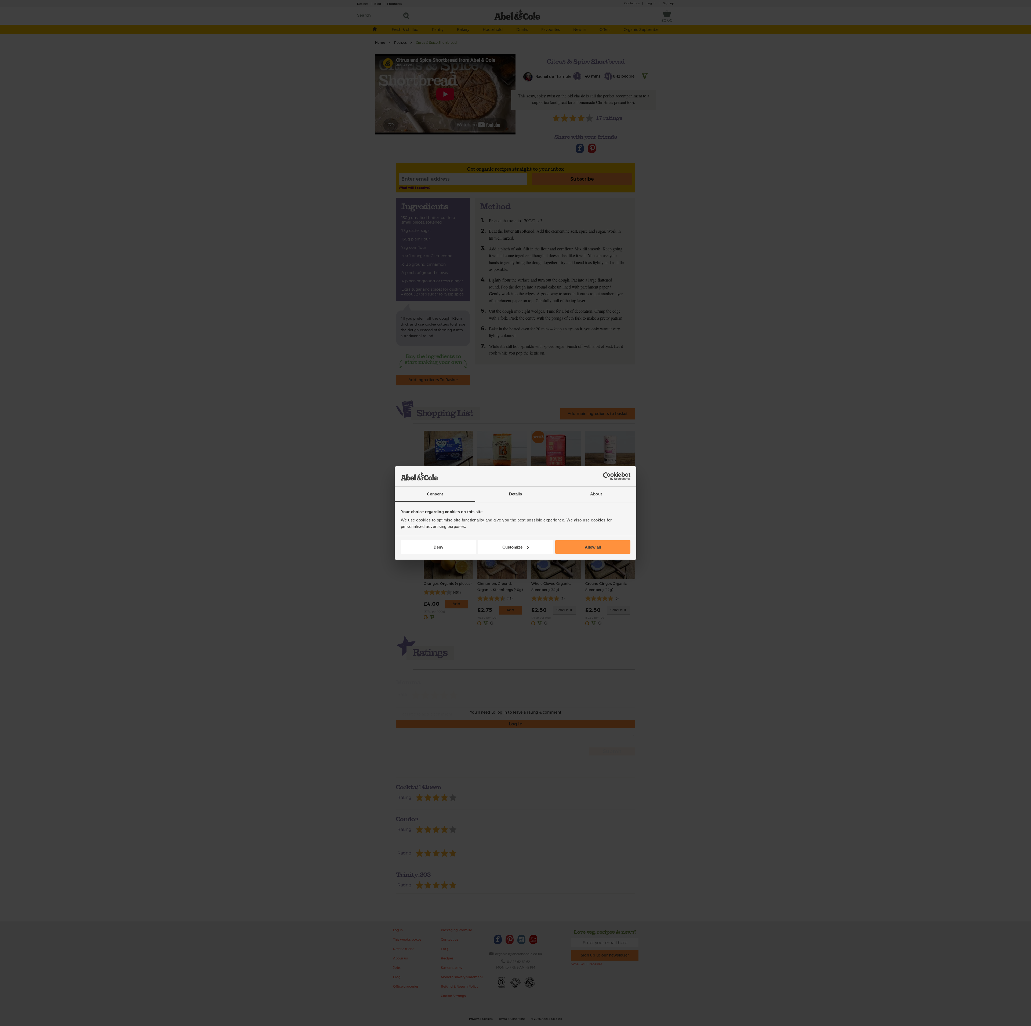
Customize (512, 547)
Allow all (593, 547)
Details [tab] (515, 494)
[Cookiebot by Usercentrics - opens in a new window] (606, 476)
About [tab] (596, 494)
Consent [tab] (435, 494)
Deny (438, 547)
